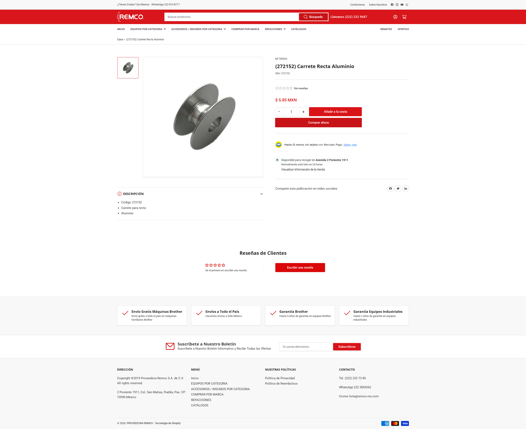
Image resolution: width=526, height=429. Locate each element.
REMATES (386, 29)
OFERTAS (403, 29)
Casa (120, 39)
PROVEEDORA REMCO (140, 423)
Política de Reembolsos (281, 383)
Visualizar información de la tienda (303, 169)
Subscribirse (346, 347)
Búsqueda (316, 17)
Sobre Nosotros (378, 4)
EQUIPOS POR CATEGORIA (146, 29)
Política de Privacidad (280, 378)
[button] (284, 88)
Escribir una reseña (300, 267)
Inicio (121, 29)
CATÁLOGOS (298, 29)
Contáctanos (357, 4)
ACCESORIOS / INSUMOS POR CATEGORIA (196, 29)
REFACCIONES (273, 29)
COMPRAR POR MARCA (245, 29)
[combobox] (246, 17)
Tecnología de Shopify (168, 423)
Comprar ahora (318, 122)
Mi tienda (281, 58)
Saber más (350, 145)
